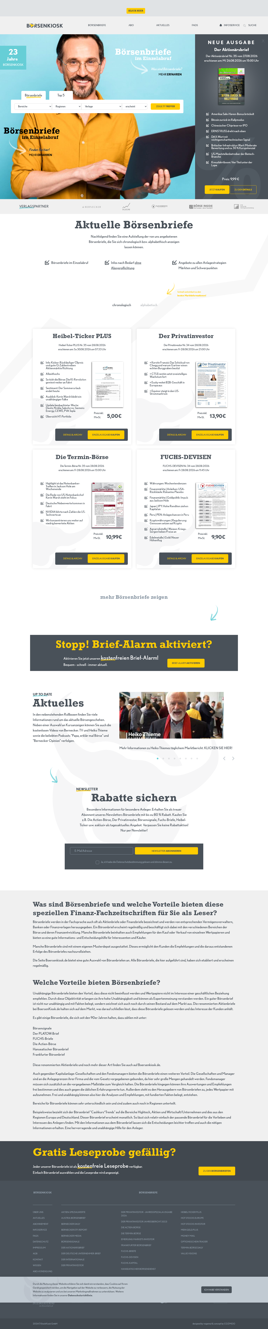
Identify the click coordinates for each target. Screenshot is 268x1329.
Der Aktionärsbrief (72, 1247)
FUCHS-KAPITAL (129, 1263)
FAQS (35, 1235)
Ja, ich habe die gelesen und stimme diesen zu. (136, 862)
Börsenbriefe (98, 25)
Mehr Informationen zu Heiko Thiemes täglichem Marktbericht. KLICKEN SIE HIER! (175, 748)
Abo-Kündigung (42, 1271)
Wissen (37, 1265)
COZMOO (229, 1323)
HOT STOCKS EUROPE (192, 1218)
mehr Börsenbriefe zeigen (134, 597)
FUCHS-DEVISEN (129, 1257)
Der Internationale (72, 1259)
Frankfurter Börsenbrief (136, 1245)
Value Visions (189, 1253)
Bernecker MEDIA (71, 1235)
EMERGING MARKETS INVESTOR (137, 1239)
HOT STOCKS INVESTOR (193, 1224)
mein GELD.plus (189, 1229)
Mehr (170, 74)
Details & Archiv (72, 434)
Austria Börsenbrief (73, 1218)
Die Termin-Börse (131, 1233)
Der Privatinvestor (72, 1265)
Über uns (38, 1212)
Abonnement (40, 1224)
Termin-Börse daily (192, 1247)
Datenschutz (40, 1241)
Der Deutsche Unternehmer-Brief (81, 1253)
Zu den (217, 1171)
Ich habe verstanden (216, 1289)
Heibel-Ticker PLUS (191, 1212)
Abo (131, 25)
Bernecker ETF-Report (74, 1229)
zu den (243, 189)
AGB (35, 1253)
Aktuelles (162, 25)
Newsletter (166, 851)
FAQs (195, 25)
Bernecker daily (70, 1224)
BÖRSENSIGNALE (70, 1241)
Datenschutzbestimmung (129, 862)
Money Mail (188, 1235)
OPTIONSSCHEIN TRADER (194, 1241)
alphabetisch (148, 305)
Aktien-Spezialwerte (73, 1212)
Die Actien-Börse (131, 1227)
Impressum (39, 1247)
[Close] (263, 40)
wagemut (207, 1323)
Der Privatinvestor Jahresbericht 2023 (144, 1221)
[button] (61, 95)
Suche (252, 25)
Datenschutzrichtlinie (80, 1295)
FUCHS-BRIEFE (128, 1251)
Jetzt (217, 189)
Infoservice (232, 25)
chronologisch (121, 305)
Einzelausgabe (106, 434)
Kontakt (38, 1259)
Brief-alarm (186, 663)
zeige (165, 106)
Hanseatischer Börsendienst (138, 1269)
